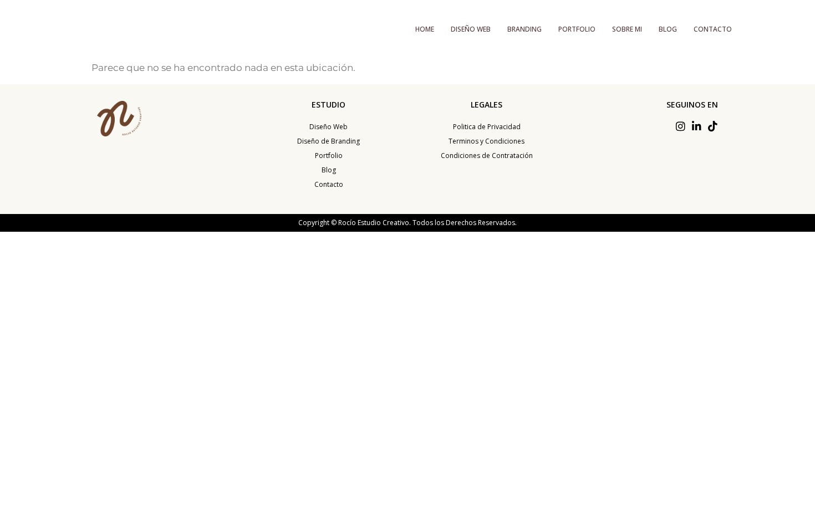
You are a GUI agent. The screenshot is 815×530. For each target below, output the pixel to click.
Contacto (713, 29)
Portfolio (576, 29)
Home (424, 29)
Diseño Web (471, 29)
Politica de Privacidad (487, 126)
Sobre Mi (627, 29)
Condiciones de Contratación (487, 155)
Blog (668, 29)
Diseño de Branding (328, 141)
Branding (524, 29)
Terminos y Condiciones (486, 141)
